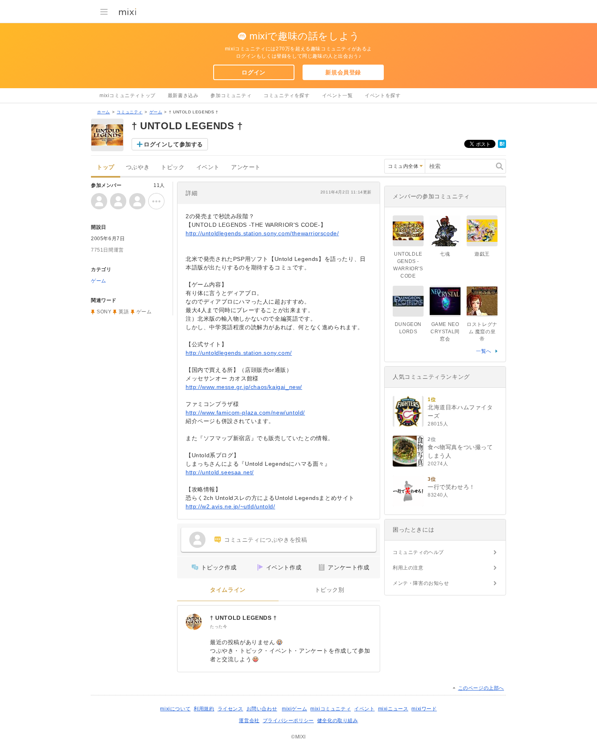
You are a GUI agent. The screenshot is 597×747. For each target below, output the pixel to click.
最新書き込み (183, 95)
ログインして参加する (173, 144)
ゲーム (155, 112)
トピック (172, 167)
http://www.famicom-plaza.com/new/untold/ (245, 412)
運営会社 (249, 720)
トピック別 (329, 590)
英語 (124, 312)
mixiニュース (393, 709)
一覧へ (483, 351)
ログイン (253, 72)
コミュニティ (130, 112)
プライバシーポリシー (288, 720)
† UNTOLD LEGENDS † (243, 618)
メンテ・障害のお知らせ (421, 583)
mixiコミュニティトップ (128, 95)
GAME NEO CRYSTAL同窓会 (445, 331)
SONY (104, 312)
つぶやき (137, 167)
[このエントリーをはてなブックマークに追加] (502, 146)
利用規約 (204, 709)
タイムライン (228, 590)
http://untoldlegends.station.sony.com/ (239, 353)
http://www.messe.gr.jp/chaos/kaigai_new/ (244, 387)
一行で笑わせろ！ (451, 487)
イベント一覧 (337, 95)
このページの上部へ (481, 688)
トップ (106, 167)
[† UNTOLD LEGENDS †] (194, 622)
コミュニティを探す (286, 95)
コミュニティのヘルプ (418, 552)
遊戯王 (482, 254)
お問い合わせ (262, 709)
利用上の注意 (408, 568)
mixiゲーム (294, 709)
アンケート (246, 167)
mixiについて (175, 709)
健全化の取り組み (337, 720)
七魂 (445, 254)
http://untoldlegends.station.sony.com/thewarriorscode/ (262, 233)
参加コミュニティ (230, 95)
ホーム (103, 112)
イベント (208, 167)
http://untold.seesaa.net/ (220, 472)
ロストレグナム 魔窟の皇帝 (482, 331)
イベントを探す (382, 95)
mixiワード (424, 709)
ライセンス (230, 709)
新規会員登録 (343, 72)
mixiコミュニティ (330, 709)
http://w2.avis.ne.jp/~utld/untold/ (230, 506)
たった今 (218, 626)
